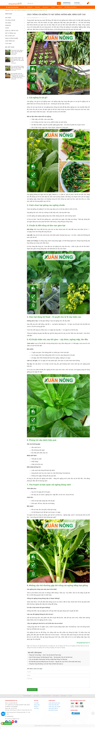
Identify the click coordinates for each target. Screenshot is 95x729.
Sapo (59, 725)
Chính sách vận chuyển (54, 706)
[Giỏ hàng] (87, 3)
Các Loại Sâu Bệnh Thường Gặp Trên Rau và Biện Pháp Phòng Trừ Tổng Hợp (48, 659)
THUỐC (7, 28)
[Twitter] (9, 721)
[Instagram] (16, 721)
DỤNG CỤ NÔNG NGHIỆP (11, 38)
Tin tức (53, 7)
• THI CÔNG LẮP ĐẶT (46, 695)
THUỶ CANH (8, 43)
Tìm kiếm (36, 703)
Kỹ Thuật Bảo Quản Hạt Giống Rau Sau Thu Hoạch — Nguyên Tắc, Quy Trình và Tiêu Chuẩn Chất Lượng (55, 661)
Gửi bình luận (32, 689)
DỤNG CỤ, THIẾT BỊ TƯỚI (11, 30)
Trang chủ (29, 7)
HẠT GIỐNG (8, 17)
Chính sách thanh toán (54, 703)
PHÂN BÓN (8, 25)
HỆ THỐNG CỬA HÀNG (70, 7)
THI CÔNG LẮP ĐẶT (10, 20)
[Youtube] (13, 721)
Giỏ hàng (36, 708)
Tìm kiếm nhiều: (27, 695)
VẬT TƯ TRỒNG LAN (10, 33)
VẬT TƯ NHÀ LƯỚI (10, 35)
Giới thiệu (37, 7)
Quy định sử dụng (53, 710)
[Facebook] (6, 721)
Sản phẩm (45, 7)
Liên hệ (60, 7)
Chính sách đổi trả (53, 708)
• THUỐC (70, 695)
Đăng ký (36, 706)
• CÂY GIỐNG (55, 695)
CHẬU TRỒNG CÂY (10, 41)
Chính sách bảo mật (54, 704)
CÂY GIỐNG (8, 22)
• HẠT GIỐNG (36, 695)
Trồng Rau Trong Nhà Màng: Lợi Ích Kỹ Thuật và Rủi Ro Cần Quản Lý (46, 663)
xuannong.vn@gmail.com (13, 718)
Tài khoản (77, 3)
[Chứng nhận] (75, 713)
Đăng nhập (37, 704)
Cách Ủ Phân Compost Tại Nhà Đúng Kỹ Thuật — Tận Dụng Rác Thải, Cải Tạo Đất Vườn (51, 657)
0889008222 (67, 3)
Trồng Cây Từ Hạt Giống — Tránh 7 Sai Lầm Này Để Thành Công (45, 655)
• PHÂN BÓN (63, 695)
